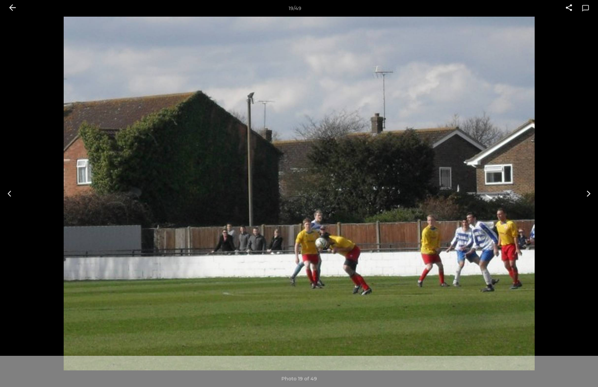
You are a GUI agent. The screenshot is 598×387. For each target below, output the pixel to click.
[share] (569, 8)
